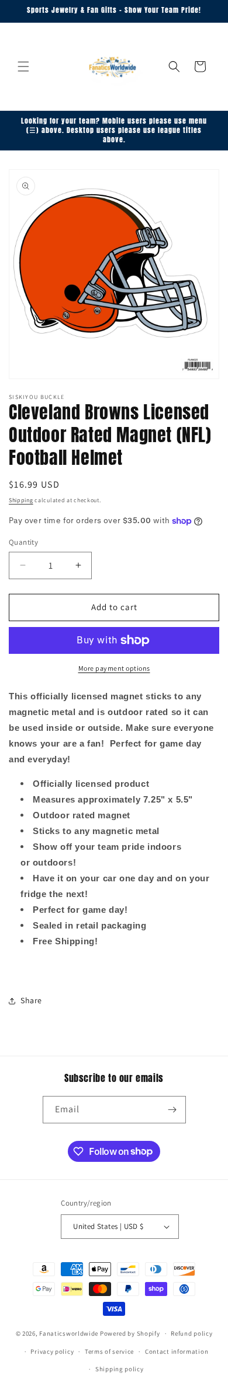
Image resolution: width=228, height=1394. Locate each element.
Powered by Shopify (130, 1333)
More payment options (114, 668)
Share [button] (31, 1000)
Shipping (21, 500)
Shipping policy (119, 1369)
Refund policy (191, 1333)
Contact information (176, 1351)
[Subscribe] (172, 1109)
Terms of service (109, 1351)
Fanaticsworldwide (68, 1333)
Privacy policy (52, 1351)
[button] (23, 66)
